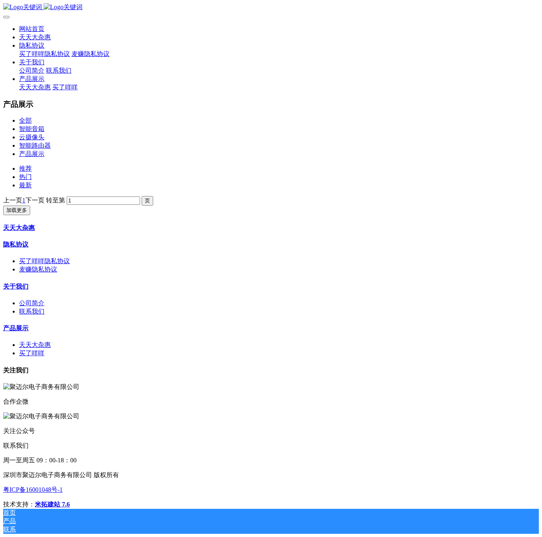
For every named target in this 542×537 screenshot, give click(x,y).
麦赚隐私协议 (38, 269)
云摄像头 (31, 137)
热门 (25, 176)
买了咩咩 (31, 353)
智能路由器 (35, 145)
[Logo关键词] (271, 7)
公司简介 (31, 303)
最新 (25, 185)
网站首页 (31, 28)
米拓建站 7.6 (52, 504)
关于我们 (16, 286)
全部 (25, 120)
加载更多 (16, 210)
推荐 (25, 168)
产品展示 (31, 153)
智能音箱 (31, 128)
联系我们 (31, 311)
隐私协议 (16, 244)
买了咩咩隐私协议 (44, 261)
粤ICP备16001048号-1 (33, 489)
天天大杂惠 (19, 227)
